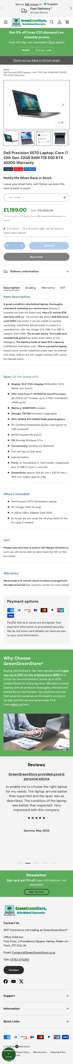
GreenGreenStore (21, 1046)
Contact (14, 970)
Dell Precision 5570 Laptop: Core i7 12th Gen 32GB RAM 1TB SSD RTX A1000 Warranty (35, 74)
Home (6, 69)
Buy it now (36, 256)
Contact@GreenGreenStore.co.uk (33, 952)
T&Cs (51, 42)
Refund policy (40, 1052)
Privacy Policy (23, 1052)
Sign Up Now (36, 891)
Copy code (45, 50)
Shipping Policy (58, 1052)
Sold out (49, 245)
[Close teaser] (17, 1046)
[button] (9, 1054)
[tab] (12, 288)
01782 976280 (19, 959)
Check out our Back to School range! (36, 60)
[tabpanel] (36, 442)
